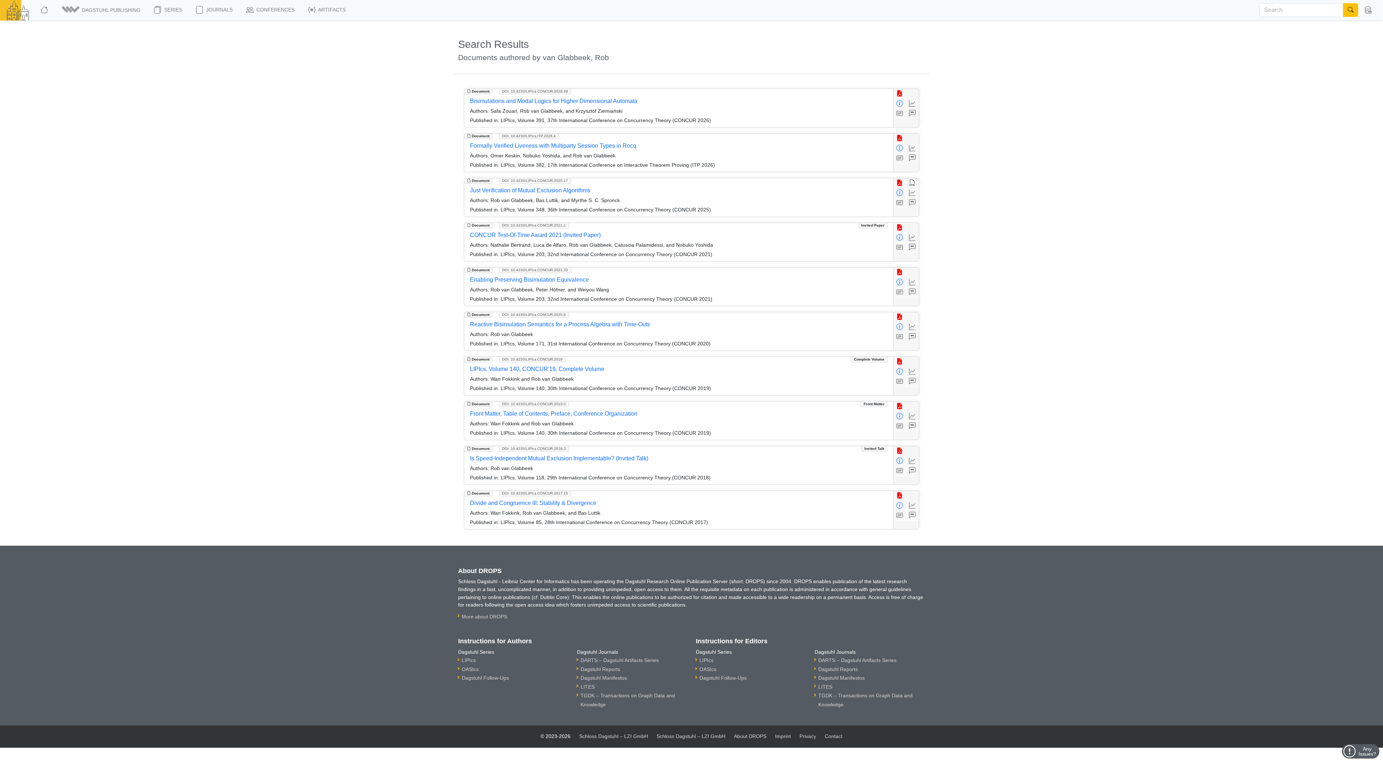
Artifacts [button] (331, 10)
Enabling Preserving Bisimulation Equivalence (529, 280)
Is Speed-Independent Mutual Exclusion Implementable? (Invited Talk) (559, 458)
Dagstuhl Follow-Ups (485, 678)
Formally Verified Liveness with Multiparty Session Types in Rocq (553, 146)
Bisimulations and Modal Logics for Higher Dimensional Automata (553, 101)
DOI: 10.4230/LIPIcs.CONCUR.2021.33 (535, 270)
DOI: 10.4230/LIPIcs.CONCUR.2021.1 (534, 225)
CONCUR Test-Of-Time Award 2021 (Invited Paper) (535, 235)
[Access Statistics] (912, 103)
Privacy (808, 736)
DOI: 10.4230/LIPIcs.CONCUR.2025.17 (535, 181)
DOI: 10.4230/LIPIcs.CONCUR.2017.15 (535, 493)
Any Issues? (1367, 751)
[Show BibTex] (912, 114)
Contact (833, 736)
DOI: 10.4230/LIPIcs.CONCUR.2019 (532, 359)
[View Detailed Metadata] (900, 103)
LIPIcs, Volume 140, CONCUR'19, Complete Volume (537, 369)
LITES (588, 687)
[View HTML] (912, 183)
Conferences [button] (275, 10)
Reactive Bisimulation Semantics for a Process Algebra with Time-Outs (560, 324)
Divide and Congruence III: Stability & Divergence (533, 503)
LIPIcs (469, 660)
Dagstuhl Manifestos (604, 678)
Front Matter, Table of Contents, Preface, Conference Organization (553, 414)
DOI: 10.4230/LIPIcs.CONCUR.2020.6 (534, 315)
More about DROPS (484, 617)
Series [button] (172, 10)
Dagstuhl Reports (600, 669)
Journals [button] (219, 10)
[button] (101, 10)
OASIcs (470, 669)
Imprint (783, 736)
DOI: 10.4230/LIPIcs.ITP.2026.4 (529, 136)
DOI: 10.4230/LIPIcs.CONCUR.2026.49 (535, 91)
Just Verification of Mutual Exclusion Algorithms (530, 190)
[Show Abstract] (900, 114)
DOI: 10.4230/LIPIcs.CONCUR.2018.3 (534, 449)
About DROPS (750, 736)
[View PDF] (900, 94)
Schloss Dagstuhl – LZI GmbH (613, 736)
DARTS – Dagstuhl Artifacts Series (620, 660)
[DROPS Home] (45, 10)
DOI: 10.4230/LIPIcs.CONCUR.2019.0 (534, 404)
